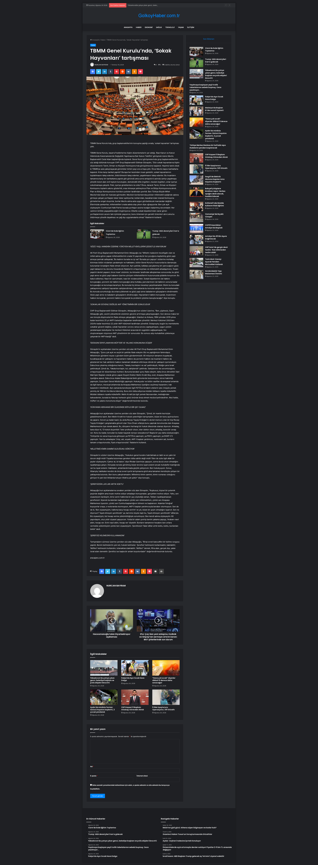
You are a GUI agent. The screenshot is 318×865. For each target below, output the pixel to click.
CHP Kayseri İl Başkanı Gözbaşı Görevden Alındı (132, 708)
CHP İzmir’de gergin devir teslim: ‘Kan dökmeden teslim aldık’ (216, 250)
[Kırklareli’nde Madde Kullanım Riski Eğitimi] (196, 206)
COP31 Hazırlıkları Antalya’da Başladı (213, 226)
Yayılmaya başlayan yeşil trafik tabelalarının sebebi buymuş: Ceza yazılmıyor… (205, 87)
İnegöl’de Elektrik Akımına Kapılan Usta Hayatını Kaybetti (214, 179)
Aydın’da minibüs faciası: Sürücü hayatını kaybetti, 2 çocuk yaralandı (102, 709)
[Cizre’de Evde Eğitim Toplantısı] (97, 234)
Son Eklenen (208, 39)
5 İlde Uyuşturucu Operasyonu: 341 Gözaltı (163, 708)
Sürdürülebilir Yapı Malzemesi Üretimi (213, 272)
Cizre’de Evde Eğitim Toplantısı (214, 49)
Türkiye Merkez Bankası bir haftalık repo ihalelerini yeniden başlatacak (208, 146)
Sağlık (159, 27)
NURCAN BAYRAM (101, 65)
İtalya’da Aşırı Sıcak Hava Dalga (132, 679)
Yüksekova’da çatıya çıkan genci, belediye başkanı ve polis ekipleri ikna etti (156, 5)
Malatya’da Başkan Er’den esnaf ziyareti (214, 109)
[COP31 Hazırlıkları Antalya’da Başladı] (196, 228)
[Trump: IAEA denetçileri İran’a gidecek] (143, 234)
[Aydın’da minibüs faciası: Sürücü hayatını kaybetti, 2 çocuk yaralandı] (104, 697)
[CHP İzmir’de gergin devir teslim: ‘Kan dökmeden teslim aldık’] (196, 250)
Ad (92, 766)
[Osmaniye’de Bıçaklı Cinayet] (196, 217)
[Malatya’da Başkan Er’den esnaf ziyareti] (196, 111)
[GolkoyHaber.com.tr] (159, 16)
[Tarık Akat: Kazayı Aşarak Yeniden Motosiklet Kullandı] (196, 262)
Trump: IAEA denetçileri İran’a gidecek (215, 60)
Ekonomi (149, 27)
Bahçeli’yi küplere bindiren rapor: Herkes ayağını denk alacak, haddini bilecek (215, 192)
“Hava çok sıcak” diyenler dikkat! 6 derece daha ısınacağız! (163, 680)
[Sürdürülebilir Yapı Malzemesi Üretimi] (196, 274)
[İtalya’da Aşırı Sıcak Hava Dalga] (135, 667)
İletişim (190, 27)
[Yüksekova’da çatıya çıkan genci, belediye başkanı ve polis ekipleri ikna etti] (104, 667)
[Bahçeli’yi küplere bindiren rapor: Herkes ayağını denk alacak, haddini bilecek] (196, 192)
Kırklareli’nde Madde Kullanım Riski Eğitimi (214, 204)
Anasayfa (128, 27)
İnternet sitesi (142, 776)
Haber (138, 27)
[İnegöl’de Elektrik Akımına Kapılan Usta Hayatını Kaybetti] (196, 180)
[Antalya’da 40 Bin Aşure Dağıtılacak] (196, 239)
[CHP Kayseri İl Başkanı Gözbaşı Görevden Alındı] (135, 697)
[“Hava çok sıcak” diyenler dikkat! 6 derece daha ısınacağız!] (166, 667)
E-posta (94, 776)
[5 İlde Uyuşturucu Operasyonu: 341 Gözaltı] (166, 697)
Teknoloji (170, 27)
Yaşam (181, 27)
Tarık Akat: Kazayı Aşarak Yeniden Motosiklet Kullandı (214, 262)
